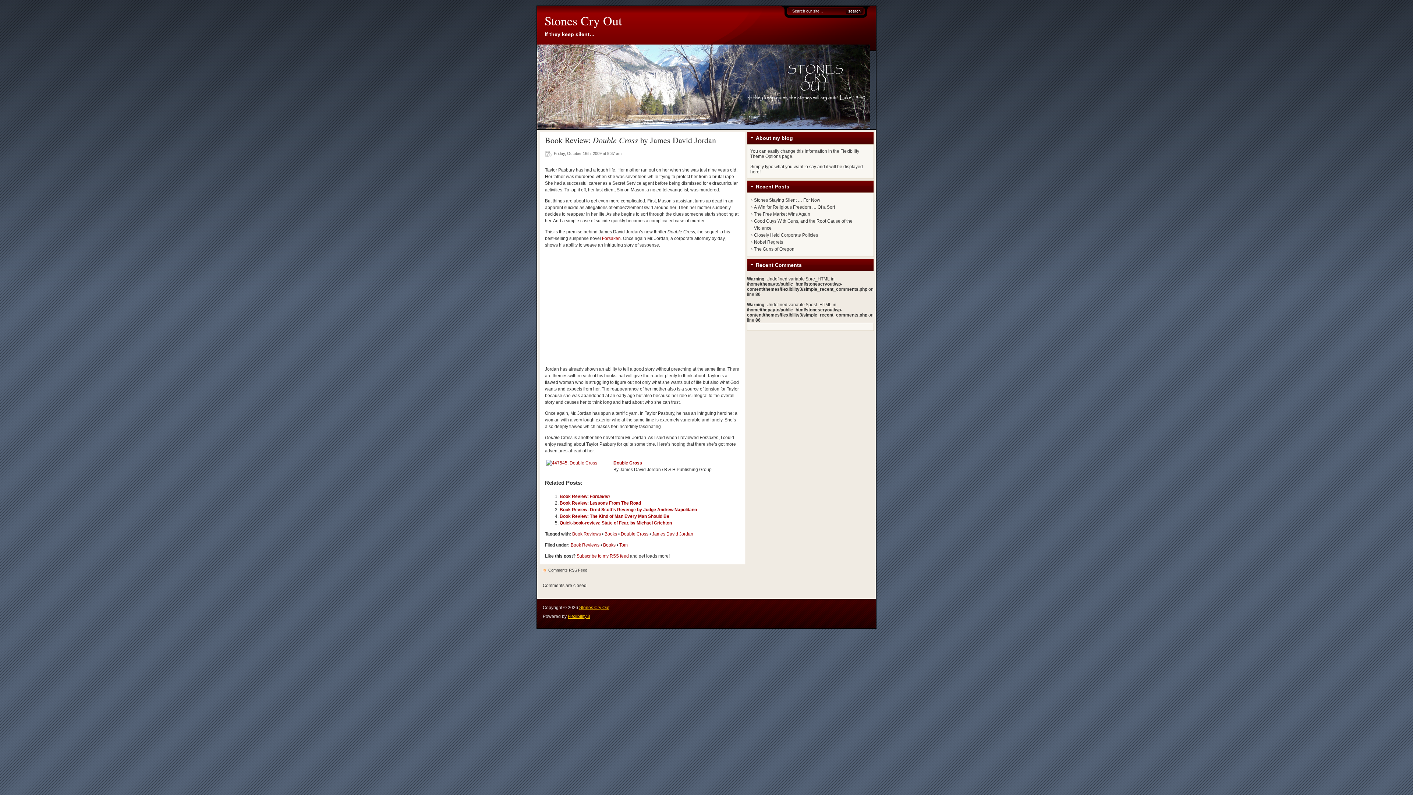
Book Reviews (586, 534)
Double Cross (627, 463)
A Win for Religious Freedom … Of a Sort (794, 207)
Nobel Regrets (768, 242)
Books (611, 534)
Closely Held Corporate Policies (786, 235)
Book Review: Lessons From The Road (600, 503)
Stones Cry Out (583, 20)
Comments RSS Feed (567, 570)
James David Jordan (672, 534)
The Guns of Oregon (774, 249)
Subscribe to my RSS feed (603, 556)
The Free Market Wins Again (782, 214)
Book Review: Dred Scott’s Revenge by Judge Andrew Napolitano (628, 509)
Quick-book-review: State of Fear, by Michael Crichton (616, 523)
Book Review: (585, 496)
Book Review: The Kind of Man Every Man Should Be (614, 516)
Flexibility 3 (579, 616)
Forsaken (611, 238)
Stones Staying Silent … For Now (787, 200)
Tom (623, 545)
